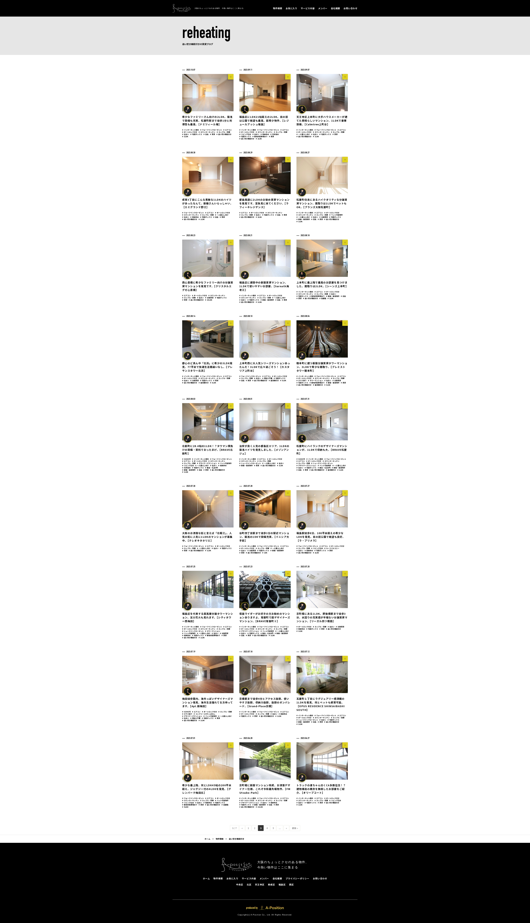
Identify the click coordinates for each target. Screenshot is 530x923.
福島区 (282, 884)
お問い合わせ (350, 8)
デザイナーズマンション (207, 463)
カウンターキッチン (207, 132)
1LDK (316, 136)
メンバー (322, 8)
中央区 (239, 884)
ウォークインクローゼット (211, 130)
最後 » (295, 828)
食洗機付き (204, 382)
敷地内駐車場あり (259, 136)
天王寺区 (259, 884)
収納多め (265, 134)
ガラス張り (301, 380)
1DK (264, 552)
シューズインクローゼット (250, 463)
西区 (291, 884)
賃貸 (212, 134)
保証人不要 (267, 378)
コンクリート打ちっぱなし (204, 714)
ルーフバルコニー (331, 548)
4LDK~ (185, 807)
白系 (206, 134)
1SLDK (259, 807)
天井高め (274, 134)
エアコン (227, 130)
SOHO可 (186, 459)
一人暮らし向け (303, 134)
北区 (249, 884)
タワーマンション (315, 380)
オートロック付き (189, 132)
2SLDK (208, 300)
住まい (185, 134)
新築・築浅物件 (303, 219)
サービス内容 (308, 8)
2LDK (185, 136)
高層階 (322, 298)
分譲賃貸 (323, 217)
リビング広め (245, 134)
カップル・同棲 (223, 132)
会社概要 (335, 8)
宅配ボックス (196, 134)
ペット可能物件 (336, 215)
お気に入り (291, 8)
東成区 (271, 884)
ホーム (206, 878)
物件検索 (277, 8)
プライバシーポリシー (297, 878)
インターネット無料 (190, 130)
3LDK (213, 382)
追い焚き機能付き (223, 134)
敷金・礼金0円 (211, 467)
